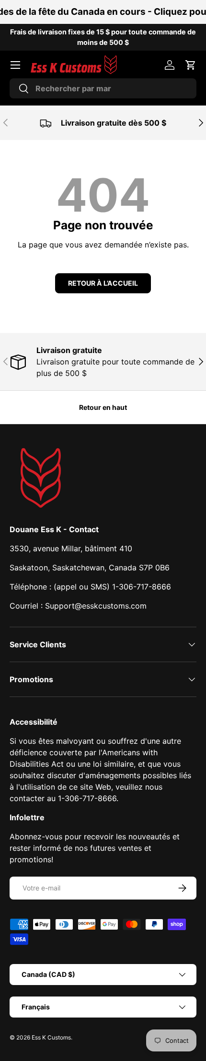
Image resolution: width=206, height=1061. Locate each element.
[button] (190, 64)
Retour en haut (103, 407)
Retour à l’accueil (103, 283)
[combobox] (103, 88)
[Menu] (15, 64)
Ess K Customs (51, 1037)
